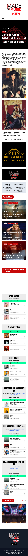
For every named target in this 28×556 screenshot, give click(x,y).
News (5, 202)
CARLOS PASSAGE (7, 216)
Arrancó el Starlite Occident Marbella (10, 518)
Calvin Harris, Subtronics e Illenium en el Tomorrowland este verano (12, 214)
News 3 (15, 202)
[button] (22, 500)
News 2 (4, 31)
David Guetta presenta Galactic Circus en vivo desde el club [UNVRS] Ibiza (13, 255)
